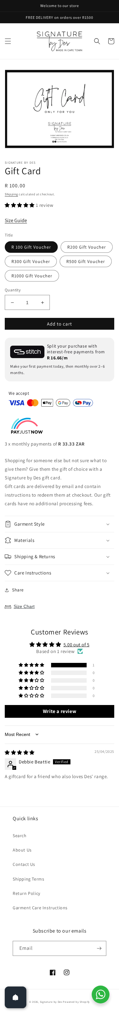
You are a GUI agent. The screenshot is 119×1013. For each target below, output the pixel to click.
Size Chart (24, 606)
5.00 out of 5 (76, 645)
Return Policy (26, 893)
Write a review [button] (59, 711)
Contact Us (24, 864)
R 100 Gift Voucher (31, 247)
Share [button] (18, 590)
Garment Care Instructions (40, 908)
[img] (20, 752)
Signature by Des (51, 1001)
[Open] (15, 997)
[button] (8, 41)
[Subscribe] (99, 948)
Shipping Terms (28, 879)
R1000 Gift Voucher (31, 276)
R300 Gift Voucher (30, 261)
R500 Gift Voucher (85, 261)
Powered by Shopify (76, 1001)
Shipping (11, 194)
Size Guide (16, 220)
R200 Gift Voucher (86, 247)
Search (20, 835)
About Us (22, 850)
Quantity (13, 290)
